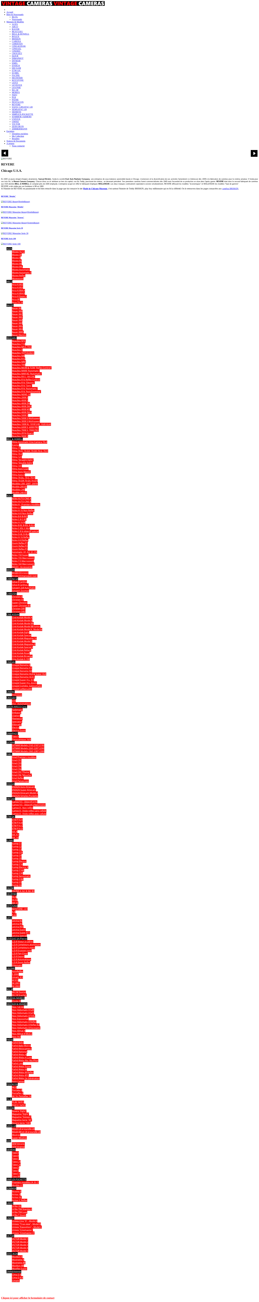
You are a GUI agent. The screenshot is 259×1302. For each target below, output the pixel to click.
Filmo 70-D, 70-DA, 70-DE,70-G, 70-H (30, 450)
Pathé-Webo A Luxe (22, 1057)
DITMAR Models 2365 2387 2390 (28, 751)
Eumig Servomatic (21, 876)
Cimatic (16, 1280)
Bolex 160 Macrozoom (23, 563)
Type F (15, 1170)
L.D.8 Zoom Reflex (21, 962)
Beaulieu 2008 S (20, 397)
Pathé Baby (17, 1042)
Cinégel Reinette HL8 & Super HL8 (29, 673)
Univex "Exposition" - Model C (27, 1227)
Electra (15, 727)
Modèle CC (17, 1185)
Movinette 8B (18, 1262)
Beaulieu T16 (18, 343)
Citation (16, 715)
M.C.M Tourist (19, 992)
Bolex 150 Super (20, 555)
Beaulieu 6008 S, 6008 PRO (25, 427)
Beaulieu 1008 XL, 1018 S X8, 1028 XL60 (31, 424)
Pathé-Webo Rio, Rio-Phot (25, 1060)
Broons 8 (16, 1191)
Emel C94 (16, 766)
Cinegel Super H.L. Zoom (24, 682)
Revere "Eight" (19, 1111)
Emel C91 (16, 760)
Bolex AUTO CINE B (21, 501)
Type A (15, 736)
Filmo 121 (17, 456)
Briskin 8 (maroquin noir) (24, 575)
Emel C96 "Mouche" (22, 775)
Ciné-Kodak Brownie (22, 656)
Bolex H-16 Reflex (20, 537)
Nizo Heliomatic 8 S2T (23, 1012)
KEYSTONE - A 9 (20, 908)
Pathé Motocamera (22, 1048)
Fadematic (17, 709)
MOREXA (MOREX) (15, 998)
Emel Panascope (20, 781)
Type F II (16, 1173)
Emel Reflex (18, 778)
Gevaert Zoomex (20, 590)
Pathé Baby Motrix (21, 1045)
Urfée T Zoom (19, 1215)
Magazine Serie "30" (22, 1119)
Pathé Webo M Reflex (22, 1072)
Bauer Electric (19, 335)
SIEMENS (11, 1149)
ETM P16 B (17, 822)
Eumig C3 (16, 849)
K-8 (13, 911)
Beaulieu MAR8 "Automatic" (26, 370)
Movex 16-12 (18, 251)
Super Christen (19, 602)
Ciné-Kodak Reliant (21, 650)
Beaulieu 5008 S (20, 415)
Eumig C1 (16, 843)
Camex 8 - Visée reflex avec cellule (29, 813)
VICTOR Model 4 (20, 1247)
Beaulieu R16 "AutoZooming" (26, 391)
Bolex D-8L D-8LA (20, 534)
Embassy (16, 712)
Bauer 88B (17, 311)
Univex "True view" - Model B (26, 1224)
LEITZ (9, 917)
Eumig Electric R (20, 867)
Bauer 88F (17, 323)
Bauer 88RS (18, 332)
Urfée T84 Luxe (19, 1212)
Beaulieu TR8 (18, 364)
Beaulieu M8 (18, 355)
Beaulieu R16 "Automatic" (25, 388)
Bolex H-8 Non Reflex (22, 513)
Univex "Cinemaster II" (23, 1232)
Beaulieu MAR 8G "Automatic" (27, 373)
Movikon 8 (17, 1256)
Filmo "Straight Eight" (22, 459)
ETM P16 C (17, 825)
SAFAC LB (11, 1125)
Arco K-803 (17, 287)
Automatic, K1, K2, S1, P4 (24, 552)
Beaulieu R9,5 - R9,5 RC (23, 376)
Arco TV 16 (17, 302)
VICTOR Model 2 (20, 1241)
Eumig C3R (17, 873)
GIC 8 (14, 831)
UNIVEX (10, 1218)
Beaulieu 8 (17, 349)
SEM (9, 1140)
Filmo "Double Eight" (22, 462)
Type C (15, 1158)
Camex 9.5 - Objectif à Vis (24, 801)
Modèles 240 (18, 489)
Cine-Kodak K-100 (21, 659)
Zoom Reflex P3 (20, 549)
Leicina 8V (17, 923)
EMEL (9, 754)
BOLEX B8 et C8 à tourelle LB (26, 1131)
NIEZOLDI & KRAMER (17, 1004)
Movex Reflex (18, 275)
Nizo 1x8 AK (18, 1006)
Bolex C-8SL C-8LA (21, 528)
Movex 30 (17, 254)
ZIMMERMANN (14, 1271)
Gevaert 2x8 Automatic (23, 587)
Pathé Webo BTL (20, 1075)
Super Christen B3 (21, 605)
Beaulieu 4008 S (20, 400)
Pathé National (19, 1051)
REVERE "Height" (8, 196)
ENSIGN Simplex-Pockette (25, 795)
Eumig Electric (19, 861)
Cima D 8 (16, 1274)
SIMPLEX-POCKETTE (16, 1179)
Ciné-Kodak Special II (22, 647)
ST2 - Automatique (21, 703)
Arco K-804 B (18, 293)
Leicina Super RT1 (21, 932)
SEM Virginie (18, 1146)
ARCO (9, 281)
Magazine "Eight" (20, 1114)
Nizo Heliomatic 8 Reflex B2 (25, 1024)
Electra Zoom (18, 730)
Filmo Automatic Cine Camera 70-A (29, 442)
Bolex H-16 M (18, 522)
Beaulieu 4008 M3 (21, 409)
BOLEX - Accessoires (22, 566)
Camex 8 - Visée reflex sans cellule (29, 810)
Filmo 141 (17, 465)
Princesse (17, 694)
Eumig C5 (16, 882)
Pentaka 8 (17, 1090)
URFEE (10, 1203)
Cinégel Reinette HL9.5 (23, 676)
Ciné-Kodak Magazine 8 (23, 644)
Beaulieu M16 (19, 340)
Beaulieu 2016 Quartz (23, 433)
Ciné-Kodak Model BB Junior (26, 626)
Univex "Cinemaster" (22, 1229)
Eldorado (16, 724)
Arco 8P (16, 299)
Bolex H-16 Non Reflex (23, 510)
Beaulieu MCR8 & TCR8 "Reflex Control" (31, 367)
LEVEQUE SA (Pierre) (17, 938)
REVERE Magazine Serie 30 (12, 228)
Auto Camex (18, 1081)
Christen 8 (17, 596)
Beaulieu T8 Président (23, 352)
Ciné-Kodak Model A (22, 617)
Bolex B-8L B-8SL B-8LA (23, 525)
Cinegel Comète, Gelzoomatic (27, 685)
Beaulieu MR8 (19, 361)
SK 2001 (16, 983)
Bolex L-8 (16, 507)
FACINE (10, 888)
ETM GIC (11, 816)
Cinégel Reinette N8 (22, 671)
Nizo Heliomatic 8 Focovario (26, 1027)
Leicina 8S (17, 920)
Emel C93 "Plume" (21, 772)
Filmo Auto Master (21, 471)
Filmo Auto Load (20, 468)
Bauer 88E (17, 320)
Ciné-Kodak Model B (22, 620)
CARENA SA (12, 578)
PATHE (10, 1039)
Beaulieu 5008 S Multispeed (26, 418)
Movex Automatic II (21, 272)
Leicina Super (19, 929)
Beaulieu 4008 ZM (21, 403)
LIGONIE (11, 968)
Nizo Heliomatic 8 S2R (23, 1009)
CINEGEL (11, 662)
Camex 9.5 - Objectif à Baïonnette (28, 804)
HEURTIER (12, 894)
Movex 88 (17, 263)
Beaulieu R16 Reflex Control (26, 379)
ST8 (14, 700)
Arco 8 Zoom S (19, 296)
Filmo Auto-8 (18, 474)
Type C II (16, 1161)
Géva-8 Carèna (19, 581)
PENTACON (12, 1084)
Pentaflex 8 (17, 1093)
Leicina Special (19, 935)
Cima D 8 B (17, 1277)
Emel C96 (16, 769)
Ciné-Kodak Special (21, 635)
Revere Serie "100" (21, 1122)
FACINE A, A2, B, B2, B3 (23, 891)
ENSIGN (10, 783)
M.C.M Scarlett (19, 995)
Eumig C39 (17, 852)
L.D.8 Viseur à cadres (22, 941)
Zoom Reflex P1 (20, 543)
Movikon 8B (18, 1265)
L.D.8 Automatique (21, 959)
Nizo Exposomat (20, 1018)
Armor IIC (17, 1197)
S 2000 (15, 974)
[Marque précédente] (4, 156)
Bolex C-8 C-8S (19, 519)
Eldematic (17, 965)
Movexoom (17, 278)
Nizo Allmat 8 (18, 1030)
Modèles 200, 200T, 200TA (25, 483)
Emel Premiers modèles (24, 757)
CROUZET (11, 697)
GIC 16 (15, 837)
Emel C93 (16, 763)
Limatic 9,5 (17, 977)
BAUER (10, 305)
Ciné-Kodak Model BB (23, 623)
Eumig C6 (16, 885)
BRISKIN (11, 569)
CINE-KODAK (13, 614)
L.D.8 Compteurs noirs (23, 947)
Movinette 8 (18, 1259)
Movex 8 (16, 257)
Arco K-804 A (18, 290)
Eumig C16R (18, 870)
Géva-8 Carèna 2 (20, 584)
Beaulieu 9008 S (20, 436)
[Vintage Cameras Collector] (53, 5)
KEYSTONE (12, 905)
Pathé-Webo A (19, 1054)
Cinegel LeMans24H (22, 688)
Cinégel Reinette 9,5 (22, 668)
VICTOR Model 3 (20, 1244)
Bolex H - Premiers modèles (26, 504)
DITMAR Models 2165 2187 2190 (28, 745)
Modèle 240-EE (19, 492)
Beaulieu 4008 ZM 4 (22, 412)
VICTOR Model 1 (20, 1238)
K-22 (14, 914)
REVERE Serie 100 (8, 239)
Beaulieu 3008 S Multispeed (26, 421)
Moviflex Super (19, 1268)
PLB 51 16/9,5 (18, 1105)
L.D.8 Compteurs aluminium (26, 944)
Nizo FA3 (16, 1036)
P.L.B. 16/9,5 (18, 1102)
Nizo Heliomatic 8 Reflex (24, 1021)
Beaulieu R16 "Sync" (22, 385)
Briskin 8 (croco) (20, 572)
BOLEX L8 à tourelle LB (23, 1128)
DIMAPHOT (12, 733)
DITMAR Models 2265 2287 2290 (28, 748)
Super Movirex (19, 1137)
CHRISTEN (12, 593)
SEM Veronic (18, 1143)
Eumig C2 (16, 846)
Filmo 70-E (17, 453)
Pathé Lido (17, 1063)
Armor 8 (16, 1194)
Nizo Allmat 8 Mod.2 (22, 1033)
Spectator (17, 721)
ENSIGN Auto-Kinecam (23, 786)
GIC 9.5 (15, 834)
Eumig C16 (17, 864)
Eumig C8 (16, 858)
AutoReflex (17, 971)
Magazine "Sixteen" (21, 1116)
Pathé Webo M (19, 1069)
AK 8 (14, 1087)
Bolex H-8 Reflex (20, 540)
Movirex (16, 1134)
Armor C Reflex (19, 1200)
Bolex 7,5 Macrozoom (23, 561)
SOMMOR (11, 1188)
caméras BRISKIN (230, 188)
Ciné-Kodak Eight (20, 632)
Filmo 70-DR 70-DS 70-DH (25, 480)
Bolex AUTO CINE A (21, 498)
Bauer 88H (17, 329)
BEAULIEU (12, 338)
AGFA (9, 248)
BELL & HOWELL (15, 439)
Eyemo (15, 445)
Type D (15, 1167)
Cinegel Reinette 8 (21, 665)
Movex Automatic (21, 269)
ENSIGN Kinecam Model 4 (25, 792)
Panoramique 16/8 (21, 739)
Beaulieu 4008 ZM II (21, 406)
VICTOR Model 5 (20, 1250)
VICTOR (10, 1235)
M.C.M (10, 989)
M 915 (15, 980)
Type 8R (16, 1176)
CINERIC (11, 691)
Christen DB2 (18, 611)
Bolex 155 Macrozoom (23, 558)
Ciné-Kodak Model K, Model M (27, 629)
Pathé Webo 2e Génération (26, 1078)
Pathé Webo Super (21, 1066)
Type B (15, 1155)
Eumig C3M (17, 879)
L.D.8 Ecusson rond (22, 950)
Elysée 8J (16, 1001)
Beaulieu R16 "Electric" (23, 382)
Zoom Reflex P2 (20, 546)
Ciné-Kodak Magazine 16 (24, 638)
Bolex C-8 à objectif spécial (25, 531)
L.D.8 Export (18, 956)
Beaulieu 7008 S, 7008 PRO (25, 430)
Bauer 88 (16, 308)
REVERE (10, 1108)
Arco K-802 (17, 284)
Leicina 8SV (17, 926)
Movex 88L (17, 266)
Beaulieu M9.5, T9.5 (21, 346)
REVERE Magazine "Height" (12, 207)
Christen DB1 (18, 608)
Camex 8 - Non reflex (22, 807)
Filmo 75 (16, 448)
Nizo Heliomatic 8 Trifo (23, 1015)
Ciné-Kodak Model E (22, 641)
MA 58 (15, 902)
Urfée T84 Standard (22, 1209)
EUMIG (10, 840)
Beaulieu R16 (18, 358)
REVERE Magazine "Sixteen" (12, 218)
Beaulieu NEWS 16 (21, 394)
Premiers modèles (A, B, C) (25, 1182)
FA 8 (14, 896)
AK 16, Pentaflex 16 (21, 1096)
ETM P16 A (17, 819)
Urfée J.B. (16, 1206)
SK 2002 (16, 986)
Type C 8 (16, 1164)
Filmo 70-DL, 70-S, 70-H (23, 477)
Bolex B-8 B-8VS (20, 516)
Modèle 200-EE (19, 486)
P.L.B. (9, 1099)
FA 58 (14, 899)
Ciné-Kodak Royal (21, 653)
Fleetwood (17, 718)
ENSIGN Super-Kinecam (24, 789)
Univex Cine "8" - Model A (24, 1221)
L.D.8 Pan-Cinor (20, 953)
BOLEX (10, 495)
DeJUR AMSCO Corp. (17, 706)
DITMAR (11, 742)
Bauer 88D (17, 317)
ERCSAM (11, 798)
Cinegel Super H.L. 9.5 (23, 679)
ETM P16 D (17, 828)
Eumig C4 (16, 855)
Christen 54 (18, 599)
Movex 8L (16, 260)
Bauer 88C (17, 314)
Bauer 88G (17, 326)
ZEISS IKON (12, 1253)
